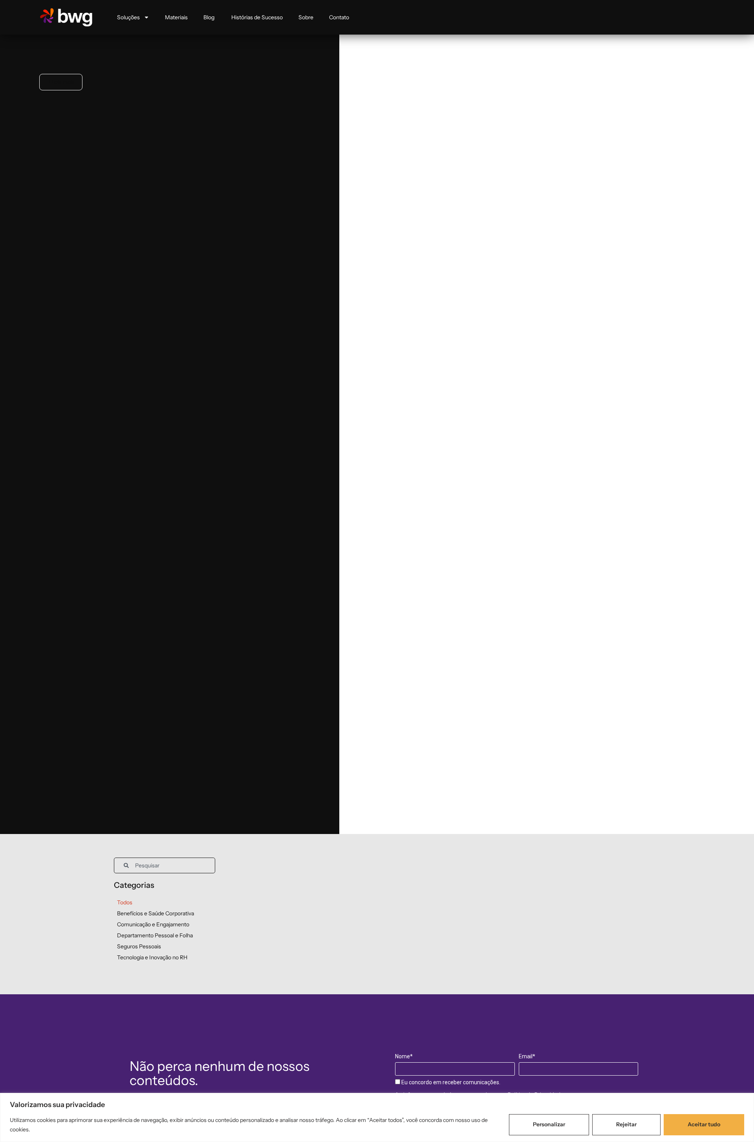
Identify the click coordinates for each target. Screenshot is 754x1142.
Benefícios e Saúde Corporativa (155, 913)
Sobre (305, 17)
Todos (124, 902)
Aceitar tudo (704, 1124)
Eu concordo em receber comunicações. (450, 1082)
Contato (339, 17)
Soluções (128, 17)
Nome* (404, 1056)
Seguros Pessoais (139, 946)
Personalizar (549, 1124)
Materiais (176, 17)
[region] (377, 1117)
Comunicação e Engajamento (153, 924)
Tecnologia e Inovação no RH (152, 957)
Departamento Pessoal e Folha (155, 935)
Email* (527, 1056)
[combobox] (164, 865)
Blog (209, 17)
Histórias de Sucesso (257, 17)
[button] (60, 82)
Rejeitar (626, 1124)
